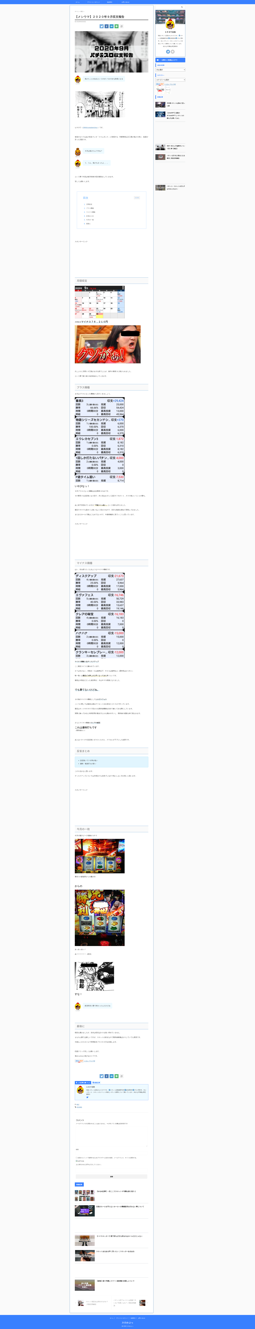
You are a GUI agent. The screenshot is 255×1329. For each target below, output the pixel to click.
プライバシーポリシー (93, 2)
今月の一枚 (90, 220)
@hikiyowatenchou (90, 127)
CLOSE (137, 197)
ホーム (78, 2)
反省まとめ (90, 216)
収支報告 (79, 1107)
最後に (88, 224)
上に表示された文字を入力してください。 (89, 1164)
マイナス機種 (90, 212)
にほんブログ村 (89, 1061)
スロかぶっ (127, 1322)
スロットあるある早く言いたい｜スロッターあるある (115, 1251)
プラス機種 (90, 208)
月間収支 (89, 204)
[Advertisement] (111, 257)
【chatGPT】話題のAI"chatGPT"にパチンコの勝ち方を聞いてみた (175, 115)
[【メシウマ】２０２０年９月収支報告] (112, 26)
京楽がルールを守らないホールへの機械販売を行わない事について (120, 1207)
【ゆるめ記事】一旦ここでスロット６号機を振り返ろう (116, 1191)
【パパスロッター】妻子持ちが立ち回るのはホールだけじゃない (119, 1236)
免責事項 (109, 2)
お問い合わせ (125, 2)
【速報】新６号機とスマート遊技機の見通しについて (115, 1281)
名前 (77, 1149)
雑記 (78, 1104)
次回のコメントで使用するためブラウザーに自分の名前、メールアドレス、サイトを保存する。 (108, 1158)
